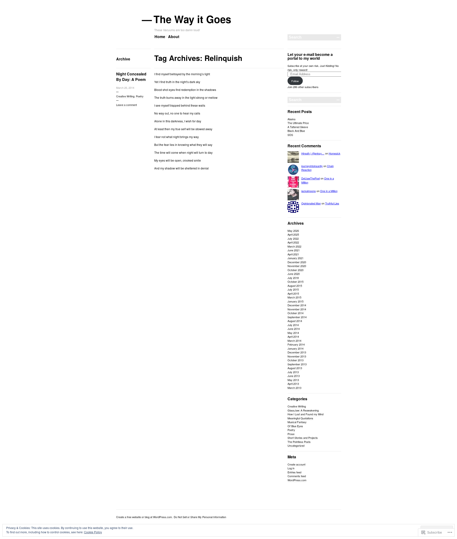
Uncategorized (296, 445)
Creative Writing (125, 96)
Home (159, 36)
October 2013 (295, 360)
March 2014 (294, 340)
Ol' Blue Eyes (295, 426)
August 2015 (295, 285)
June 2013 (294, 376)
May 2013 (293, 380)
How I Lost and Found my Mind (305, 414)
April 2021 (293, 254)
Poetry (140, 96)
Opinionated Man (311, 203)
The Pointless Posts (299, 442)
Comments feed (297, 476)
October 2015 (295, 281)
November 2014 (297, 309)
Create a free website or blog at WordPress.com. (144, 517)
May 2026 (293, 230)
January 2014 (295, 348)
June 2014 (294, 329)
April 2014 (293, 336)
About (173, 36)
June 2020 (294, 274)
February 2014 (296, 344)
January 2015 (295, 301)
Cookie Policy (93, 532)
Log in (291, 468)
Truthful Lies (332, 203)
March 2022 (294, 246)
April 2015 (293, 293)
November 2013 (297, 356)
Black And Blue (296, 131)
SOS (290, 135)
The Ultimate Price (298, 123)
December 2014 (297, 305)
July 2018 (293, 278)
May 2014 (293, 333)
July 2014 (293, 325)
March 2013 (294, 388)
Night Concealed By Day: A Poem (131, 76)
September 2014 (297, 317)
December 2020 (297, 262)
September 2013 (297, 364)
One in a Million (329, 191)
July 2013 (293, 372)
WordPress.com (297, 480)
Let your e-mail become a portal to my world (310, 56)
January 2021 (295, 258)
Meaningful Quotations (300, 418)
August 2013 (295, 368)
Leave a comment (126, 105)
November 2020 (297, 266)
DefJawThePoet (310, 178)
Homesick (334, 153)
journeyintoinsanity (312, 166)
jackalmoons (308, 191)
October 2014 (295, 313)
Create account (296, 464)
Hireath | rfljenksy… (312, 153)
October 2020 (295, 270)
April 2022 (293, 242)
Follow (295, 81)
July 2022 (293, 238)
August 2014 (295, 321)
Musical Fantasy (297, 422)
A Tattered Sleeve (298, 127)
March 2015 (294, 297)
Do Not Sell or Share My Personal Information (200, 517)
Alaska (291, 119)
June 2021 (294, 250)
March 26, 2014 (125, 87)
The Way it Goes (192, 19)
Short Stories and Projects (303, 438)
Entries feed (294, 472)
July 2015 (293, 289)
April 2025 (293, 234)
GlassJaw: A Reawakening (303, 410)
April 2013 (293, 384)
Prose (291, 434)
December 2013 (297, 352)
